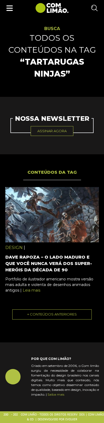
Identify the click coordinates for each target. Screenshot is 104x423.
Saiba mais (55, 394)
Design (14, 247)
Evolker (71, 419)
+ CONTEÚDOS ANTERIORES (52, 314)
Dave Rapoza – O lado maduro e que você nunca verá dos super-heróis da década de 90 (48, 263)
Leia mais (31, 290)
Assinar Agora (52, 131)
